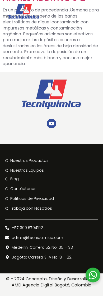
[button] (92, 10)
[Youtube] (51, 123)
